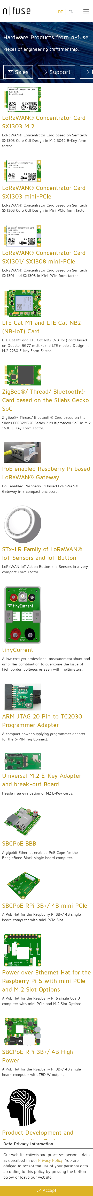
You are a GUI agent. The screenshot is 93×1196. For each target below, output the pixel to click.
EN (71, 12)
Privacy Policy (50, 1161)
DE (60, 12)
